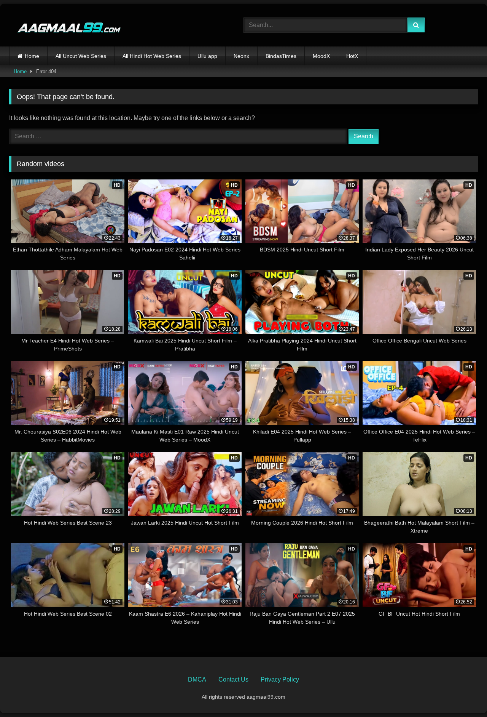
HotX (352, 56)
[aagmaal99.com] (65, 25)
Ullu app (207, 56)
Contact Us (233, 679)
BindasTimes (281, 56)
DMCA (197, 679)
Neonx (241, 56)
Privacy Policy (280, 679)
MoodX (321, 56)
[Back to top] (463, 694)
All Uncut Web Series (81, 56)
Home (32, 56)
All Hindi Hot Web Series (152, 56)
